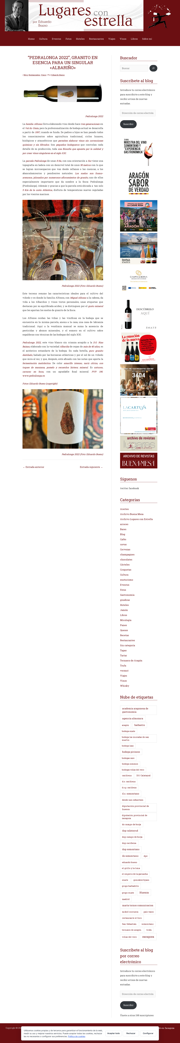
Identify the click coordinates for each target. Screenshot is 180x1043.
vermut (124, 670)
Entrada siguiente (91, 466)
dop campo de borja (132, 836)
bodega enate (128, 731)
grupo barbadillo (130, 886)
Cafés (123, 539)
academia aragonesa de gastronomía (135, 710)
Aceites (124, 509)
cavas (123, 544)
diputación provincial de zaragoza (134, 817)
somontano (148, 924)
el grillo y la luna (131, 868)
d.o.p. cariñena (129, 787)
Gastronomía (127, 594)
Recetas (124, 635)
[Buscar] (153, 68)
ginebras (125, 599)
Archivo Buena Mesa (131, 514)
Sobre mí (147, 38)
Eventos (56, 38)
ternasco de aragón (131, 930)
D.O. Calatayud (143, 775)
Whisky (124, 685)
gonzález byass (141, 880)
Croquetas (125, 569)
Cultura (43, 38)
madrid (126, 899)
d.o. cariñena (128, 781)
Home (31, 38)
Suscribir (128, 124)
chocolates (126, 559)
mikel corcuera (130, 911)
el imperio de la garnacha (135, 874)
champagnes (127, 554)
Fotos (68, 38)
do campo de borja (131, 824)
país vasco (149, 911)
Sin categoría (127, 645)
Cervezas (125, 549)
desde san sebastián (132, 799)
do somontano (130, 855)
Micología (125, 620)
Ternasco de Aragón (131, 660)
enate (125, 879)
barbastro (139, 725)
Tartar (123, 655)
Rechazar (130, 1033)
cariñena (126, 775)
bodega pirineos (131, 751)
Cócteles (125, 564)
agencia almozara (132, 718)
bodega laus (128, 745)
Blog (26, 75)
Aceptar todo (113, 1033)
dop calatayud (130, 830)
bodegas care (128, 758)
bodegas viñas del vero (133, 769)
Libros (134, 38)
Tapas (123, 650)
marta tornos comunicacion (137, 905)
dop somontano (130, 849)
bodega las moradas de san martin (135, 738)
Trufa (123, 665)
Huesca (144, 892)
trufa (148, 930)
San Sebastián (129, 924)
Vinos (123, 38)
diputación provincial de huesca (135, 808)
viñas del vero (129, 937)
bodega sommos (130, 764)
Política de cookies (76, 1036)
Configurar (148, 1033)
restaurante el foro (132, 917)
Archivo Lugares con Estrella (136, 519)
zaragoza (148, 936)
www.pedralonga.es (33, 375)
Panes (123, 625)
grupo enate (128, 892)
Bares (123, 529)
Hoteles (80, 38)
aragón (125, 725)
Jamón (124, 610)
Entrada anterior (33, 466)
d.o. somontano (130, 793)
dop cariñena (129, 843)
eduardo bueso (129, 862)
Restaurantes (96, 38)
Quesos (124, 630)
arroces (124, 524)
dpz (146, 856)
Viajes (111, 38)
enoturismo (126, 579)
